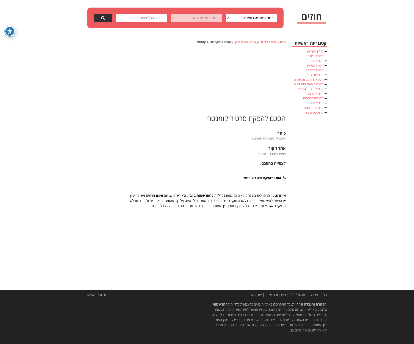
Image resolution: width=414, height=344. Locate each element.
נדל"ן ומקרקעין (314, 51)
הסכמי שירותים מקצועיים (264, 42)
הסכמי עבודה (315, 56)
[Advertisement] (207, 78)
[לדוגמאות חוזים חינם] (311, 18)
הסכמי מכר (317, 61)
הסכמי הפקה (241, 42)
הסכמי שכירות (315, 65)
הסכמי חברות (315, 103)
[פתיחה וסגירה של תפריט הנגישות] (10, 31)
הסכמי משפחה (314, 70)
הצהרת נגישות (275, 294)
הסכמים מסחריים (313, 98)
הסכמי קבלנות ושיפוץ (310, 89)
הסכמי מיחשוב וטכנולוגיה (308, 84)
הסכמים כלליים (314, 75)
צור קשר (256, 294)
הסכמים (92, 294)
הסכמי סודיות (315, 94)
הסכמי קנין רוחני (313, 108)
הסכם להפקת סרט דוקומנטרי (246, 118)
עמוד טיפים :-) (314, 112)
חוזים (283, 42)
